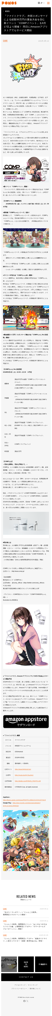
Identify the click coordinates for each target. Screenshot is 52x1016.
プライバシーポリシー (19, 988)
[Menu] (48, 3)
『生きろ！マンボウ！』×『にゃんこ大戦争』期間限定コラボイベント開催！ (20, 913)
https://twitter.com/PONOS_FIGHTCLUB (28, 781)
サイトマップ (32, 985)
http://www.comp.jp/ (18, 571)
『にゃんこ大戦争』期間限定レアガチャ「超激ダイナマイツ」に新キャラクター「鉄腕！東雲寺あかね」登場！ (25, 940)
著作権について (35, 988)
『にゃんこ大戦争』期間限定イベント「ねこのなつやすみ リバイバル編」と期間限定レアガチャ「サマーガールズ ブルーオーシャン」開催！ (25, 926)
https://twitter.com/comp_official (34, 583)
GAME (5, 41)
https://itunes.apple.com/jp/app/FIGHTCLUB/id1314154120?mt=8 (24, 800)
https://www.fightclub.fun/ (23, 769)
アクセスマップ (20, 985)
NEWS (7, 11)
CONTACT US (26, 977)
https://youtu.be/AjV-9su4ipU (24, 775)
